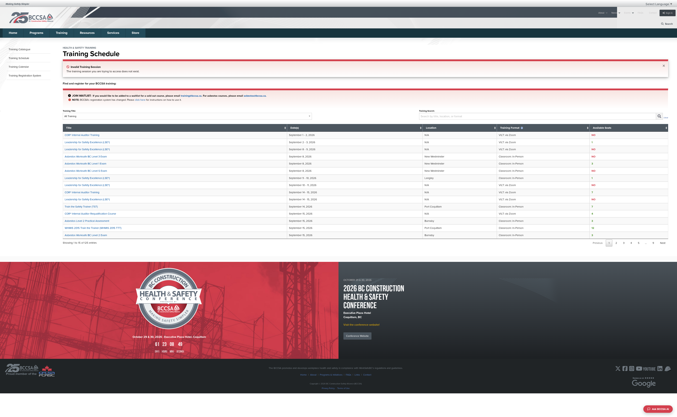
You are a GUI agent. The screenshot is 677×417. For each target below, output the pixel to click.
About (601, 12)
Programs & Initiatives (331, 374)
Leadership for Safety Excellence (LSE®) (87, 142)
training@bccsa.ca (191, 96)
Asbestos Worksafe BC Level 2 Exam (86, 235)
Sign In (669, 12)
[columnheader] (175, 128)
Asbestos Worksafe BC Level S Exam (86, 171)
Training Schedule (19, 58)
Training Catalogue (19, 49)
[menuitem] (602, 13)
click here (140, 100)
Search (668, 24)
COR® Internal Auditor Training (82, 135)
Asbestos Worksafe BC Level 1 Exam (85, 163)
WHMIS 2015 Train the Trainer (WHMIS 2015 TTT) (93, 228)
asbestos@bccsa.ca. (255, 96)
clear (666, 118)
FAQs (640, 12)
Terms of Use (343, 388)
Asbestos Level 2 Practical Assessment (87, 221)
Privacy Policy (328, 388)
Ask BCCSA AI (660, 409)
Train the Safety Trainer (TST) (81, 206)
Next (662, 243)
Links (357, 374)
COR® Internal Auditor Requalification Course (90, 213)
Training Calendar (19, 67)
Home (13, 33)
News (614, 12)
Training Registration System (25, 75)
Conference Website (357, 336)
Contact (653, 12)
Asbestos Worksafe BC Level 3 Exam (86, 156)
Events (627, 12)
